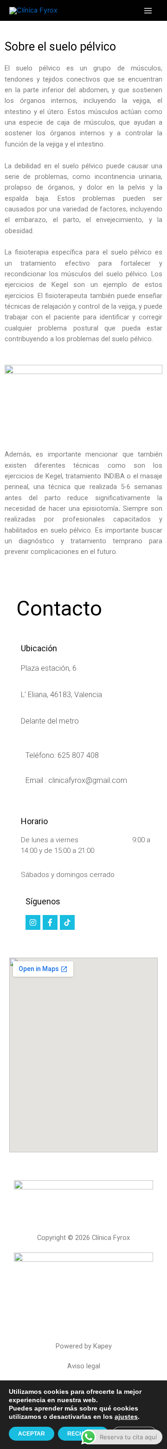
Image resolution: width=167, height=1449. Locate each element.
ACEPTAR (31, 1433)
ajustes (126, 1416)
